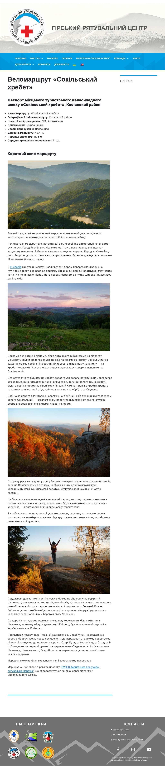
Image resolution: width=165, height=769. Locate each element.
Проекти (52, 58)
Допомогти (61, 64)
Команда (120, 58)
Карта (136, 58)
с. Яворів (15, 266)
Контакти (44, 64)
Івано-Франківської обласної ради (133, 760)
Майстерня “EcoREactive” (93, 58)
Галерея (67, 58)
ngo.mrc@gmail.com (121, 730)
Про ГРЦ (35, 58)
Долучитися (23, 64)
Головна (20, 58)
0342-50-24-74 (119, 735)
